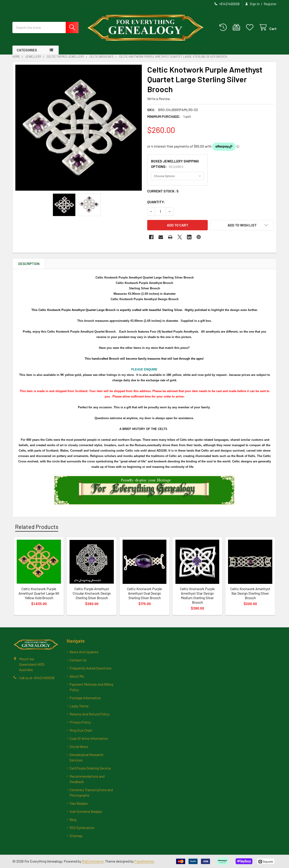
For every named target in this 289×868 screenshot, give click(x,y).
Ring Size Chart (81, 730)
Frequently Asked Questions (91, 668)
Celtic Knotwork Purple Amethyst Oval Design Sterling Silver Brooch (144, 593)
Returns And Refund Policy (90, 714)
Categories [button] (27, 50)
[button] (242, 225)
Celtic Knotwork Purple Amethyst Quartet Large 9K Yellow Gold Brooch (39, 593)
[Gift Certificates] (237, 27)
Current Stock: (163, 191)
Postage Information (85, 698)
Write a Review (158, 98)
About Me (77, 676)
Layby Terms (79, 706)
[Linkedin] (189, 237)
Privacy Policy (80, 722)
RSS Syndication (82, 827)
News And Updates (84, 652)
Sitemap (76, 836)
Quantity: (156, 202)
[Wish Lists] (250, 27)
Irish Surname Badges (86, 811)
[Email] (161, 237)
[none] (78, 128)
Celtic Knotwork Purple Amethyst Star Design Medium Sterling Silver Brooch (197, 595)
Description (29, 264)
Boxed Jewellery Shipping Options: (175, 164)
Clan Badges (79, 803)
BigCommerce (92, 861)
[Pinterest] (199, 237)
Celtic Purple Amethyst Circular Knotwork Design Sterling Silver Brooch (92, 593)
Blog (73, 819)
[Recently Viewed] (224, 27)
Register (270, 4)
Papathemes (144, 861)
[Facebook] (151, 237)
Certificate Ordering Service (90, 768)
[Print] (170, 237)
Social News (79, 746)
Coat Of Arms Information (89, 738)
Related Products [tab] (36, 526)
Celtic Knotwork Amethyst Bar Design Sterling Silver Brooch (250, 593)
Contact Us (78, 660)
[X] (180, 237)
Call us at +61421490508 (36, 678)
